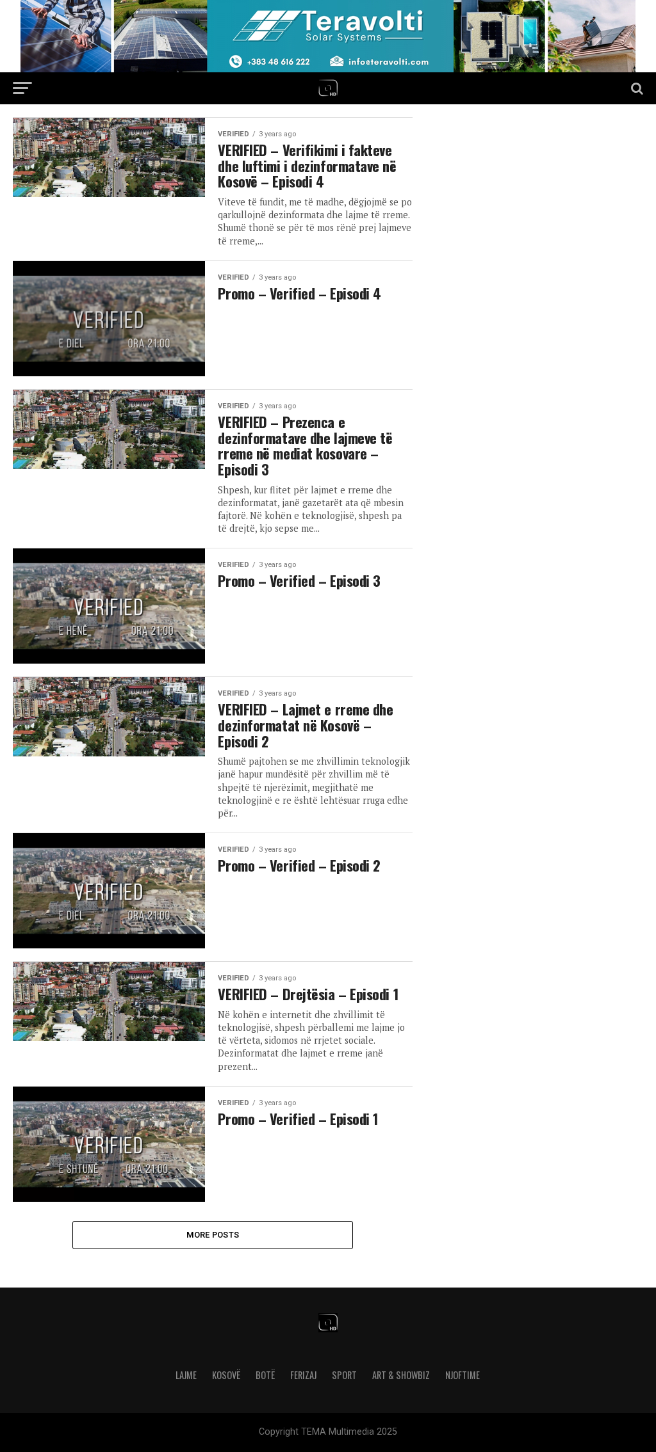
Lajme (186, 1375)
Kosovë (226, 1375)
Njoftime (462, 1375)
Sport (344, 1375)
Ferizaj (303, 1375)
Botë (265, 1375)
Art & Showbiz (401, 1375)
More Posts (213, 1235)
